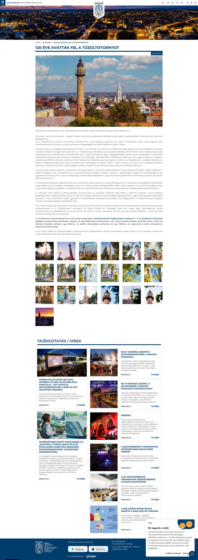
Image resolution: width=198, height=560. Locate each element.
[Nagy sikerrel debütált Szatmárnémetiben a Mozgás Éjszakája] (104, 362)
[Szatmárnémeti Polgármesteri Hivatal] (98, 10)
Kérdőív (126, 415)
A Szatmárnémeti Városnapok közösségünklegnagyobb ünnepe (139, 449)
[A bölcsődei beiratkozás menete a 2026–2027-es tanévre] (104, 519)
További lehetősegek (173, 553)
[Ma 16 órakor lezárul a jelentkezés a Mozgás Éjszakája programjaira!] (104, 394)
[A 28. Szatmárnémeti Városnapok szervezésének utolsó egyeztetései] (104, 487)
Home (37, 42)
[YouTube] (195, 3)
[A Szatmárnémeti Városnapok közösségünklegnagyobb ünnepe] (104, 457)
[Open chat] (192, 554)
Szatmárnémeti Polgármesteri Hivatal (113, 218)
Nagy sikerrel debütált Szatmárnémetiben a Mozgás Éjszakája (139, 354)
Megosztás (156, 53)
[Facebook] (188, 3)
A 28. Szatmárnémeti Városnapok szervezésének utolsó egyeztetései (138, 479)
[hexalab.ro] (91, 556)
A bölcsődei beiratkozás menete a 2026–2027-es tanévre (139, 509)
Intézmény (47, 42)
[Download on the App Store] (98, 548)
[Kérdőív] (104, 426)
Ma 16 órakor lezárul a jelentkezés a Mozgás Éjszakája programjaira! (137, 386)
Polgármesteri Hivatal (24, 3)
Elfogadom (187, 553)
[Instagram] (191, 3)
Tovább (81, 405)
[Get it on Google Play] (78, 548)
